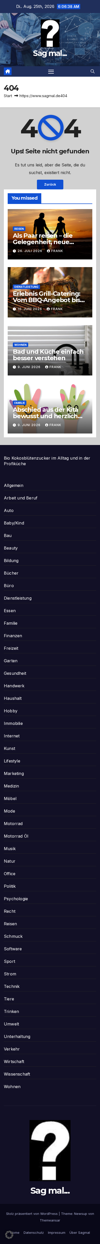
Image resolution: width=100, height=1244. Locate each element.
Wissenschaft (17, 1074)
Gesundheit (15, 673)
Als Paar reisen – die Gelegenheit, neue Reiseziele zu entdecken (49, 242)
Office (9, 873)
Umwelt (11, 1023)
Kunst (9, 748)
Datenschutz (34, 1232)
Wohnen (20, 344)
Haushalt (13, 698)
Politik (10, 886)
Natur (9, 861)
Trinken (11, 1011)
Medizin (11, 786)
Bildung (11, 560)
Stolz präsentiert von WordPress (32, 1214)
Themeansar (50, 1220)
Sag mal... (50, 53)
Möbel (10, 798)
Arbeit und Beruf (20, 497)
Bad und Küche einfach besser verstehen (48, 355)
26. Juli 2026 (30, 251)
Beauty (11, 548)
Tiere (9, 998)
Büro (9, 585)
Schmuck (13, 936)
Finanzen (13, 635)
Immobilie (13, 723)
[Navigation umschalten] (51, 71)
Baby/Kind (14, 523)
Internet (12, 735)
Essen (10, 610)
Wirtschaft (14, 1061)
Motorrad (13, 823)
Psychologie (16, 898)
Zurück (50, 184)
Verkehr (12, 1049)
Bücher (11, 573)
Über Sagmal (79, 1232)
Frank (57, 251)
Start (8, 95)
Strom (10, 973)
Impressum (56, 1232)
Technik (11, 986)
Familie (19, 402)
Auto (9, 510)
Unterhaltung (17, 1036)
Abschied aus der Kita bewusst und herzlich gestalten (45, 416)
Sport (9, 961)
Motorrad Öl (16, 836)
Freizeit (11, 648)
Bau (8, 535)
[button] (93, 71)
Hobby (10, 710)
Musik (10, 848)
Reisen (19, 228)
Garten (10, 660)
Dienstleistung (26, 286)
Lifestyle (12, 760)
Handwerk (14, 685)
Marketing (14, 773)
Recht (9, 911)
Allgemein (13, 485)
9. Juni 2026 (30, 367)
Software (13, 948)
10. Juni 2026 (30, 309)
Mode (9, 811)
